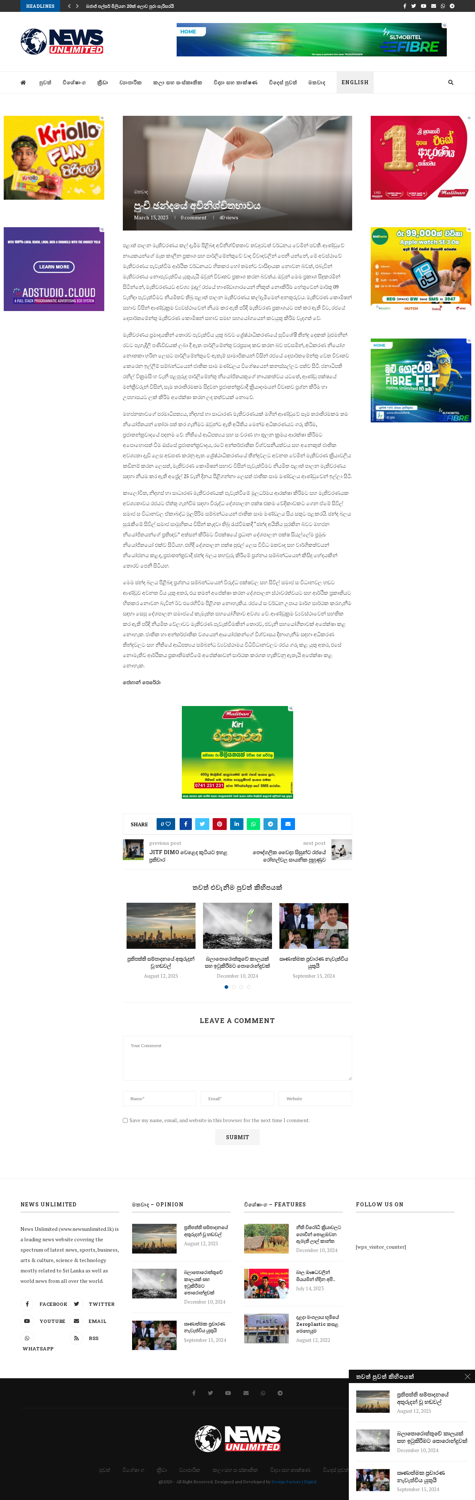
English (355, 82)
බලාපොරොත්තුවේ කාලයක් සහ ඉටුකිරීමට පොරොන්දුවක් (237, 962)
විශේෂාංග (74, 82)
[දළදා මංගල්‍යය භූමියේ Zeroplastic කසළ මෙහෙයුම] (266, 1328)
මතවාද (316, 82)
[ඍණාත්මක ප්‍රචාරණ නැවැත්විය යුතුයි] (313, 926)
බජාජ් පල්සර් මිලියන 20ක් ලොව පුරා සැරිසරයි (130, 6)
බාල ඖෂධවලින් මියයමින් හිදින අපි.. (315, 1275)
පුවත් (45, 82)
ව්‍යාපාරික (130, 82)
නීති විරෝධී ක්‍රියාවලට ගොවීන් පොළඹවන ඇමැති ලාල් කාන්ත (318, 1234)
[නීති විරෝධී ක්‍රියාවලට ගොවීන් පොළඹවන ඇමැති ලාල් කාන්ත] (266, 1239)
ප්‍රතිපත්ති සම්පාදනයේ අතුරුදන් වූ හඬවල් (160, 962)
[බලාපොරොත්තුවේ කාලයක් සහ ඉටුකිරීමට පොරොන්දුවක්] (237, 926)
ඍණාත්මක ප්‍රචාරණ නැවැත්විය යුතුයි (313, 962)
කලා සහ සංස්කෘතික (178, 82)
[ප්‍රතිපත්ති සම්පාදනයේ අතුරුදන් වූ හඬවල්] (161, 926)
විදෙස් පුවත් (283, 82)
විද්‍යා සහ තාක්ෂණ (236, 82)
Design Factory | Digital (294, 1481)
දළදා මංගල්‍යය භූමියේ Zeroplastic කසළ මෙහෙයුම (317, 1324)
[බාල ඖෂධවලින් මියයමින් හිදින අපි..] (266, 1283)
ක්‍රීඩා (102, 82)
